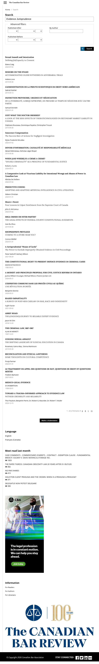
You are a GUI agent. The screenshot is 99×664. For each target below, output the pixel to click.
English (8, 436)
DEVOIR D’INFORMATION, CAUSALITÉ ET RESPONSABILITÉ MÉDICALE (38, 147)
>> (92, 411)
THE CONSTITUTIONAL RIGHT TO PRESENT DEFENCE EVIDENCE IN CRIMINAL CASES (45, 261)
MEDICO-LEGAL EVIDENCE (17, 382)
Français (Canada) (12, 440)
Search (89, 49)
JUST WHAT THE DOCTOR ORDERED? (48, 118)
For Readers (9, 587)
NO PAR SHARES (12, 470)
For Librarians (10, 595)
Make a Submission (49, 420)
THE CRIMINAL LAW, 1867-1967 (19, 328)
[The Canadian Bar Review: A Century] (49, 646)
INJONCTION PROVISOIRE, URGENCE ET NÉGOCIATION (47, 101)
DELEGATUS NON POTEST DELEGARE (20, 483)
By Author (54, 28)
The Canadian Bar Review (19, 2)
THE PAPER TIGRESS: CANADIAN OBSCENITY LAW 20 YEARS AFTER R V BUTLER (38, 464)
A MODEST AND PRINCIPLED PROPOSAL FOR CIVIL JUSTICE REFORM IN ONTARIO (43, 272)
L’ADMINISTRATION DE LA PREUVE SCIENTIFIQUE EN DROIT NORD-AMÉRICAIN (42, 87)
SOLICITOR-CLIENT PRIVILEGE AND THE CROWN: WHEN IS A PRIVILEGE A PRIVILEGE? (40, 477)
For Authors (9, 591)
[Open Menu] (5, 2)
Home (7, 9)
